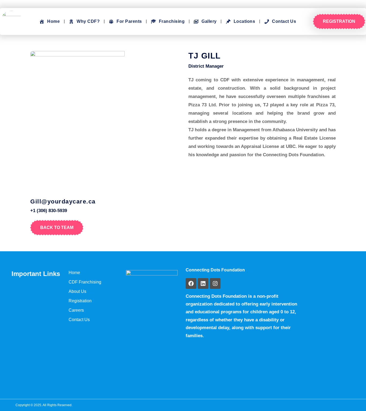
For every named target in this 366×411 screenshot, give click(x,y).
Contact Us (79, 319)
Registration (80, 301)
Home (74, 272)
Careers (76, 310)
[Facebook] (191, 283)
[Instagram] (215, 283)
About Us (77, 291)
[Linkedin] (203, 283)
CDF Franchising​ (85, 282)
